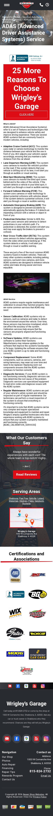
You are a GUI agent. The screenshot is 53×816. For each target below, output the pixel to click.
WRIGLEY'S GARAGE (11, 17)
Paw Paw (23, 498)
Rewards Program (12, 775)
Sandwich (39, 501)
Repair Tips (8, 772)
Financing (7, 768)
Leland (40, 498)
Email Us (46, 776)
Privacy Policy (39, 797)
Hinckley (23, 501)
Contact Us (8, 779)
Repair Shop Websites (33, 794)
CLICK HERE (26, 114)
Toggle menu (7, 5)
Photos (6, 760)
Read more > (26, 461)
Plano (31, 501)
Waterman (13, 501)
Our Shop (7, 756)
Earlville (32, 498)
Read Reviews (26, 474)
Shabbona (13, 498)
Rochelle (26, 503)
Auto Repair (8, 764)
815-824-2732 (21, 711)
